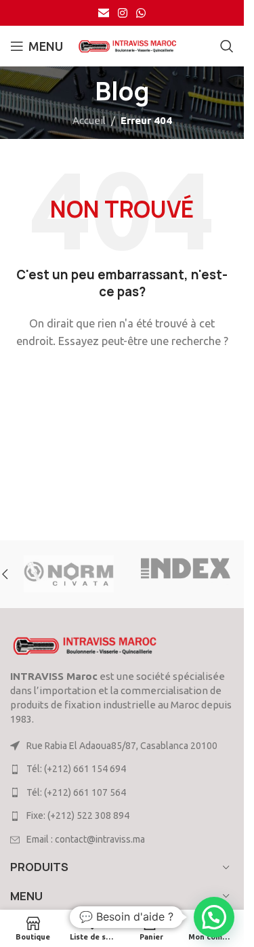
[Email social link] (103, 13)
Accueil (89, 120)
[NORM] (68, 574)
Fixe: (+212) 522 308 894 (77, 815)
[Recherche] (226, 46)
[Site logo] (127, 45)
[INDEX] (186, 574)
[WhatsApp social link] (141, 13)
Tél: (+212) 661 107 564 (76, 792)
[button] (214, 917)
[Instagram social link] (122, 13)
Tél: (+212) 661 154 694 (76, 768)
